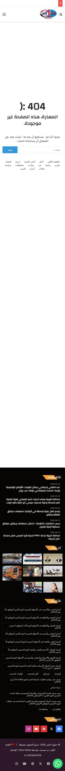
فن (39, 165)
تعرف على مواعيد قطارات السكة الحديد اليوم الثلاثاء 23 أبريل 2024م (35, 680)
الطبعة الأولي (54, 161)
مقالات (42, 168)
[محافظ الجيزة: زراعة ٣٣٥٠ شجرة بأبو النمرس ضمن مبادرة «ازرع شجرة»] (32, 571)
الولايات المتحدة (16, 673)
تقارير (57, 165)
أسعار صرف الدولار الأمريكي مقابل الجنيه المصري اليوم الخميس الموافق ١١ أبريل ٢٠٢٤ (34, 666)
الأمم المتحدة (33, 673)
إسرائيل (46, 673)
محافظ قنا (43, 709)
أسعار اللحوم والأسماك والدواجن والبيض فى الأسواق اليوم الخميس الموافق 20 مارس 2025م (33, 658)
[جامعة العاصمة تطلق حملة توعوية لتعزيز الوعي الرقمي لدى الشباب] (52, 587)
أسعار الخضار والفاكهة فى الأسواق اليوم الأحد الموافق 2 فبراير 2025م (35, 626)
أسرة (32, 168)
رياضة (48, 165)
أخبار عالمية (29, 161)
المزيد (23, 168)
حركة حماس (55, 687)
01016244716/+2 (32, 755)
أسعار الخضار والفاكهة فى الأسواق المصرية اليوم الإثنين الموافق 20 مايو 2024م (33, 618)
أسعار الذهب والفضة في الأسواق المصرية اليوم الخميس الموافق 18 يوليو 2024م (33, 642)
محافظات (19, 165)
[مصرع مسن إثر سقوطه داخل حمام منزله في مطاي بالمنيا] (12, 573)
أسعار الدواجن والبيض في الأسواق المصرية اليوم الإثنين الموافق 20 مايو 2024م (33, 634)
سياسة (8, 165)
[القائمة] (4, 15)
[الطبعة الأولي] (48, 14)
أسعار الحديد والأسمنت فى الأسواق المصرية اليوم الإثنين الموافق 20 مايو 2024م (32, 610)
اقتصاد (8, 161)
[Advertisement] (32, 57)
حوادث (31, 165)
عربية (17, 161)
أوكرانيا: (57, 673)
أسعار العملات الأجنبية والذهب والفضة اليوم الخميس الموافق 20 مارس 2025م (34, 650)
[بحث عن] (60, 15)
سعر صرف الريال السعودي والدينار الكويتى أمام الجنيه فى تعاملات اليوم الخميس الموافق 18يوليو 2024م (33, 702)
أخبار (41, 161)
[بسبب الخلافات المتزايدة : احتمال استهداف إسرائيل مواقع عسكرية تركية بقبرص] (52, 571)
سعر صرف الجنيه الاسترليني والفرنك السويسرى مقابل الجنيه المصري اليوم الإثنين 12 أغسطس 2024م (35, 694)
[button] (58, 764)
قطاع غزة (56, 709)
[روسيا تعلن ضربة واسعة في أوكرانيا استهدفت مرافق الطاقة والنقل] (12, 559)
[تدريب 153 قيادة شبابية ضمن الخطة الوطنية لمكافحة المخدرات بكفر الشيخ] (32, 587)
